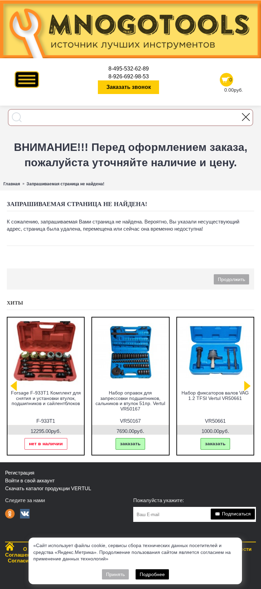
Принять (115, 574)
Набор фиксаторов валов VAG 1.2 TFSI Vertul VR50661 (215, 395)
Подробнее (152, 574)
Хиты (15, 303)
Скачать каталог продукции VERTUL (48, 488)
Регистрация (19, 473)
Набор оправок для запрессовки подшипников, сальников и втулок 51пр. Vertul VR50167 (130, 400)
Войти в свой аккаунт (30, 480)
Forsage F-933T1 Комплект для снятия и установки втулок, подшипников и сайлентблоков (46, 398)
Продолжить (231, 279)
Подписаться (236, 513)
